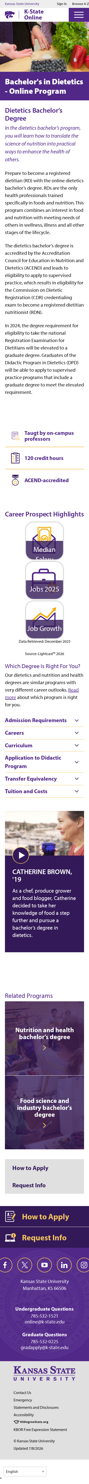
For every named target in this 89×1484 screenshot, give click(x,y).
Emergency (23, 1400)
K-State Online (34, 14)
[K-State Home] (10, 14)
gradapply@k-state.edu (44, 1347)
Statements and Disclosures (36, 1407)
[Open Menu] (79, 15)
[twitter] (24, 1265)
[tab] (44, 720)
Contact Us (22, 1392)
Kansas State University (22, 4)
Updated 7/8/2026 (28, 1448)
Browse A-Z (80, 4)
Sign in (62, 4)
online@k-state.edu (45, 1322)
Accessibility (24, 1414)
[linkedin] (64, 1265)
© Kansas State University (34, 1441)
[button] (20, 855)
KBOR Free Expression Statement (40, 1429)
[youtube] (44, 1265)
